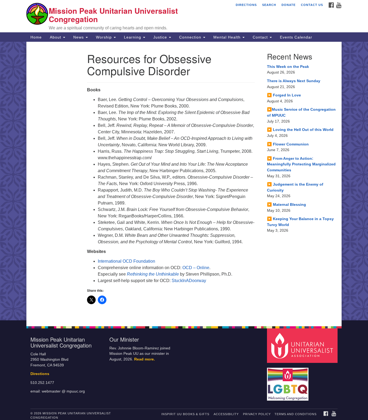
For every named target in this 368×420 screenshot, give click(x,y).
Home (36, 37)
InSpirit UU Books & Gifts (185, 414)
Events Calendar (296, 37)
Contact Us (312, 4)
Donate (289, 4)
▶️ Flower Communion (288, 144)
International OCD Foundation (126, 261)
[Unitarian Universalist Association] (303, 345)
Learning (133, 37)
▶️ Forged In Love (284, 95)
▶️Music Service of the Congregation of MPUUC (301, 112)
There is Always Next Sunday (293, 81)
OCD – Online (195, 267)
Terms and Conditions (296, 414)
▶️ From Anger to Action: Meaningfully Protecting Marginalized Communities (301, 164)
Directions (246, 4)
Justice (160, 37)
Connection (191, 37)
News (79, 37)
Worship (104, 37)
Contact (261, 37)
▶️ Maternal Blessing (286, 204)
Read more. (144, 359)
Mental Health (227, 37)
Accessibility (226, 414)
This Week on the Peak (288, 66)
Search (269, 4)
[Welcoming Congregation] (288, 381)
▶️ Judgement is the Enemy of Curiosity (295, 187)
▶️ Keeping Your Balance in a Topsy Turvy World (300, 222)
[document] (184, 181)
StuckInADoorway (189, 280)
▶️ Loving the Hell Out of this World (300, 129)
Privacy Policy (257, 414)
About (56, 37)
